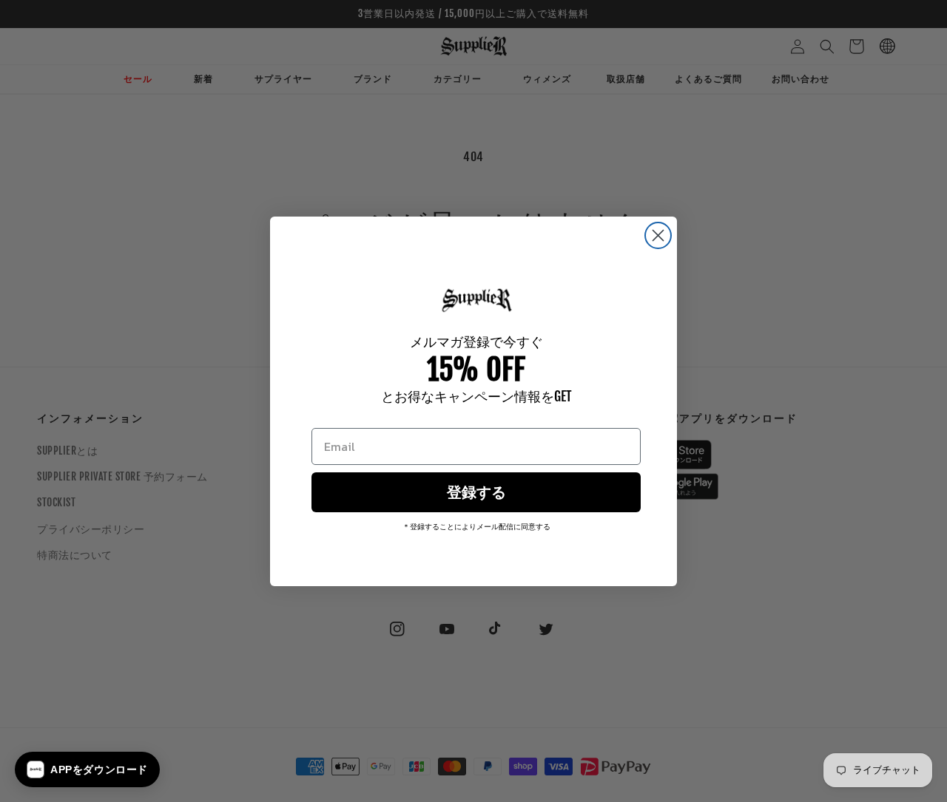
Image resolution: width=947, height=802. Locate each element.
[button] (87, 769)
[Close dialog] (658, 235)
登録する (476, 492)
